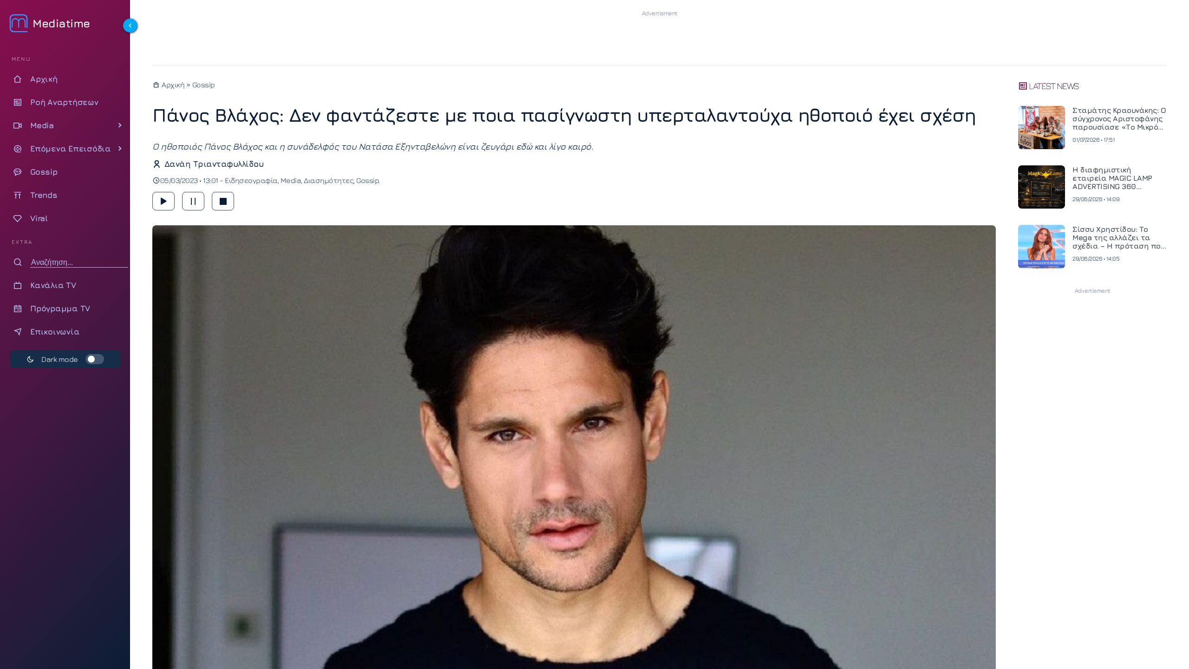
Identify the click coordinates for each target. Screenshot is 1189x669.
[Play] (163, 201)
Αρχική (172, 84)
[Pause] (193, 201)
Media (291, 180)
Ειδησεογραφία (251, 180)
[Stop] (223, 201)
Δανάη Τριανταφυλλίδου (213, 164)
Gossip (203, 84)
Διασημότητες (328, 180)
